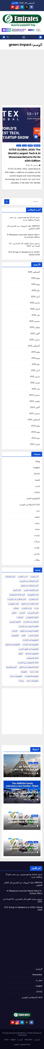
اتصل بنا (39, 980)
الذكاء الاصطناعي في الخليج (28, 667)
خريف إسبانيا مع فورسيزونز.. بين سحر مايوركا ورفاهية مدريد (25, 769)
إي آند (36, 608)
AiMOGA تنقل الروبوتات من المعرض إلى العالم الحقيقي (23, 795)
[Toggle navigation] (23, 37)
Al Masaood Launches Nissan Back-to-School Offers (23, 821)
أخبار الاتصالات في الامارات (29, 581)
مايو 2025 (36, 364)
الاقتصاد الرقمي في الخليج (29, 631)
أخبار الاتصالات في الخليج (29, 586)
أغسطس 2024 (34, 419)
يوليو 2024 (35, 426)
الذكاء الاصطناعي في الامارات (28, 663)
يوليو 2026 (35, 278)
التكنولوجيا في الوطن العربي (28, 649)
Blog (38, 461)
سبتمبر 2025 (34, 339)
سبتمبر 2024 (34, 413)
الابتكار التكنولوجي (32, 617)
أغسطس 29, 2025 (32, 165)
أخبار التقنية (17, 590)
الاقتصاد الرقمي (15, 622)
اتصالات (37, 492)
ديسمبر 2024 (34, 395)
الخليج (21, 654)
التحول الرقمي (33, 635)
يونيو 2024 (35, 432)
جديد (38, 511)
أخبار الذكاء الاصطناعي (17, 595)
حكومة (37, 517)
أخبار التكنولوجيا (33, 595)
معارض (19, 145)
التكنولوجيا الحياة (33, 498)
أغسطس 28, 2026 (30, 773)
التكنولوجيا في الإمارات (30, 640)
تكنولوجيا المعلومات (31, 676)
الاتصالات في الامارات (30, 622)
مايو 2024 (36, 438)
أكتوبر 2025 (35, 333)
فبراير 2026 (35, 309)
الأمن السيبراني (33, 613)
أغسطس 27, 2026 (30, 826)
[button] (8, 37)
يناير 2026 (36, 315)
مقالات (37, 560)
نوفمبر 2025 (35, 327)
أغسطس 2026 (34, 272)
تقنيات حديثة (34, 672)
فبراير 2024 (35, 444)
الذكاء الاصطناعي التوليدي (29, 504)
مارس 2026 (35, 302)
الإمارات (22, 613)
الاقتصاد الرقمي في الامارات (28, 626)
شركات (37, 541)
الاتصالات (20, 617)
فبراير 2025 (35, 382)
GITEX (30, 145)
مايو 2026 (36, 290)
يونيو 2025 (35, 358)
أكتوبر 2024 (35, 407)
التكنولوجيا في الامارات (30, 644)
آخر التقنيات (34, 577)
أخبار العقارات (33, 599)
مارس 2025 (35, 376)
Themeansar (22, 1035)
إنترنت (37, 486)
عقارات (37, 547)
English (37, 145)
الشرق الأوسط (11, 667)
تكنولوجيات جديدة (16, 676)
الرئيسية (39, 969)
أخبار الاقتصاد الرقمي (31, 590)
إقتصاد (37, 480)
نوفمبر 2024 (35, 401)
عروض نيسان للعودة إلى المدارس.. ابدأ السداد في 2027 (23, 848)
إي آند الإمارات (26, 608)
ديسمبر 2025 (34, 321)
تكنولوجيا (24, 672)
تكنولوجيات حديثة (32, 681)
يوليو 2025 (35, 352)
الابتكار (14, 613)
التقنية (23, 635)
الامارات (14, 631)
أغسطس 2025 (34, 346)
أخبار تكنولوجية (13, 604)
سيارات (37, 535)
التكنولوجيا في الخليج (13, 644)
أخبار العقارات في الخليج (29, 604)
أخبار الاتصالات (10, 577)
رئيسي (24, 145)
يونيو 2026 (35, 284)
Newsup (36, 1033)
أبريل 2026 (35, 296)
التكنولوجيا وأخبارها (32, 654)
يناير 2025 (36, 389)
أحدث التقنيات (22, 577)
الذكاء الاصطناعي (32, 658)
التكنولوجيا (15, 635)
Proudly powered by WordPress (14, 1033)
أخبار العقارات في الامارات (17, 599)
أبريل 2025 (35, 370)
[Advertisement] (22, 73)
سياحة (37, 529)
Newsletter (37, 974)
